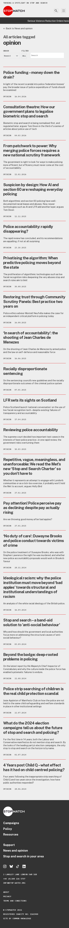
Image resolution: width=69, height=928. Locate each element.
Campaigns (11, 823)
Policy (7, 829)
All (24, 56)
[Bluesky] (11, 866)
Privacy (7, 896)
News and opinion (15, 850)
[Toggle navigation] (63, 11)
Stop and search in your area (23, 856)
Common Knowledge (22, 918)
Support (9, 845)
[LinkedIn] (24, 866)
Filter (25, 51)
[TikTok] (17, 866)
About (6, 892)
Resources (10, 834)
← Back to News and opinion (18, 28)
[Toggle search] (56, 11)
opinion (7, 96)
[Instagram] (4, 866)
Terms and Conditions (14, 901)
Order (6, 51)
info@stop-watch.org (14, 883)
